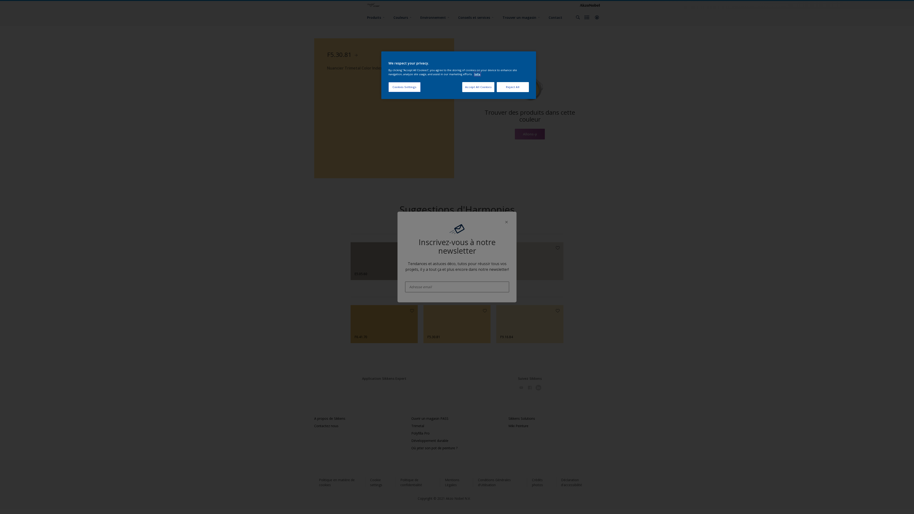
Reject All (513, 87)
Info (477, 74)
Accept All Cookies (478, 87)
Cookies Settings (404, 87)
